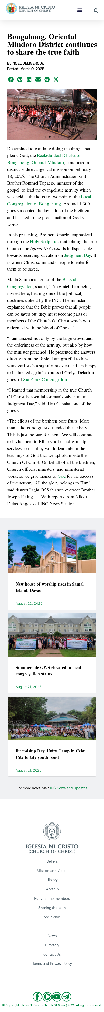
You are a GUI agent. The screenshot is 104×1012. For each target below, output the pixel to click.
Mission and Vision (52, 870)
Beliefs (52, 861)
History (52, 879)
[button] (80, 10)
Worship (52, 889)
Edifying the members (52, 898)
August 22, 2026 (29, 603)
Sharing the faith (52, 907)
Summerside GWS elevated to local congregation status (48, 670)
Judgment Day (77, 255)
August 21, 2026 (29, 687)
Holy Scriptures (44, 241)
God (62, 476)
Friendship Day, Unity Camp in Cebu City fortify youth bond (51, 754)
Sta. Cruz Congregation (45, 379)
